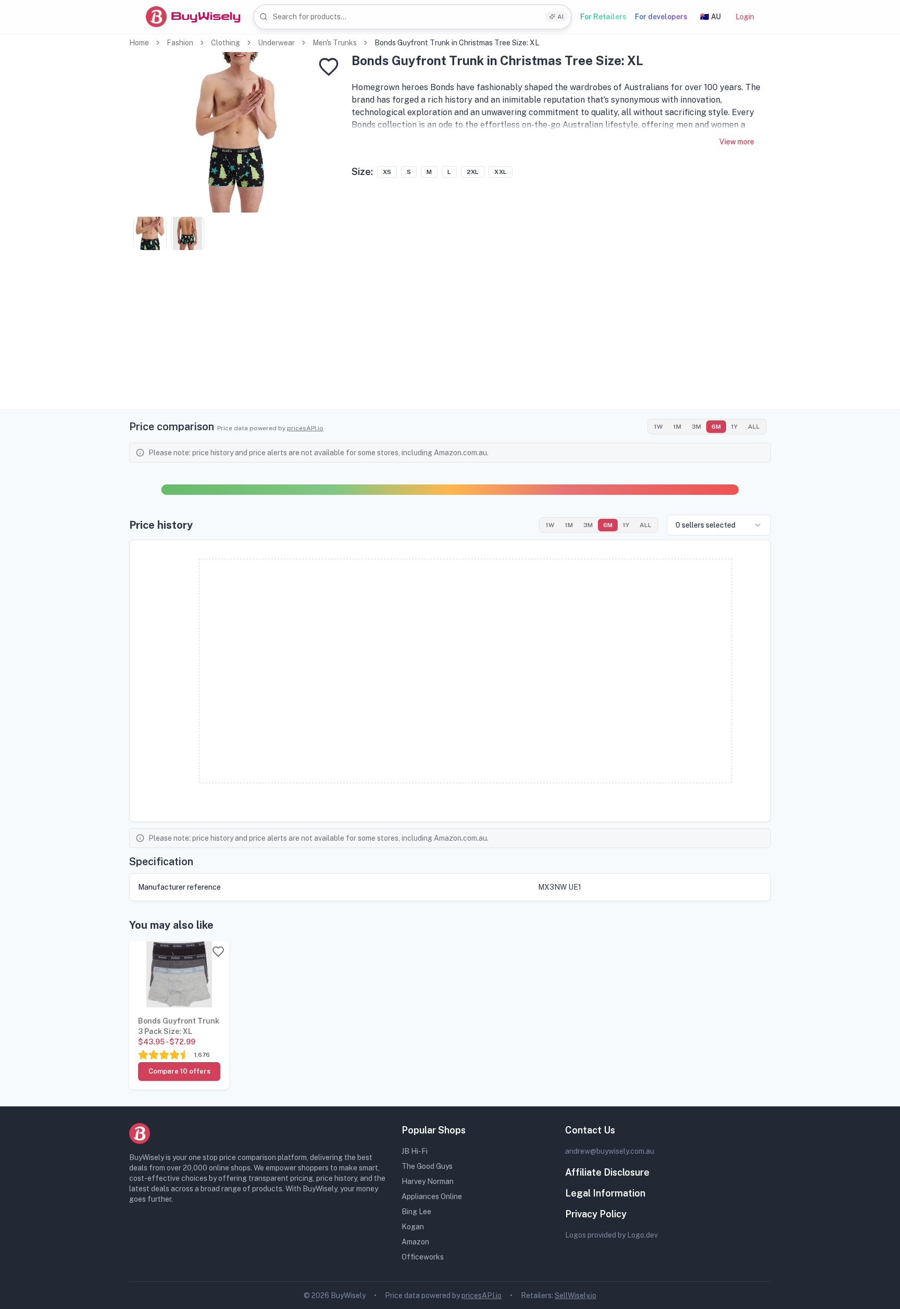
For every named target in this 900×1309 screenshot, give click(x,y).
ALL (754, 426)
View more (736, 142)
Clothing (225, 43)
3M (696, 426)
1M (677, 426)
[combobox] (412, 17)
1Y (734, 426)
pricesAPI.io (305, 428)
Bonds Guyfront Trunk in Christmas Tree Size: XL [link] (456, 43)
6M (716, 426)
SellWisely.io (575, 1295)
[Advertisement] (450, 336)
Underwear (276, 43)
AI (560, 16)
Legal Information (605, 1193)
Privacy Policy (596, 1213)
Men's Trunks (334, 43)
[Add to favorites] (328, 66)
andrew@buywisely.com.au (609, 1151)
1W (658, 426)
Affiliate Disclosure (607, 1172)
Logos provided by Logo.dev (611, 1235)
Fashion (180, 43)
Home (139, 43)
